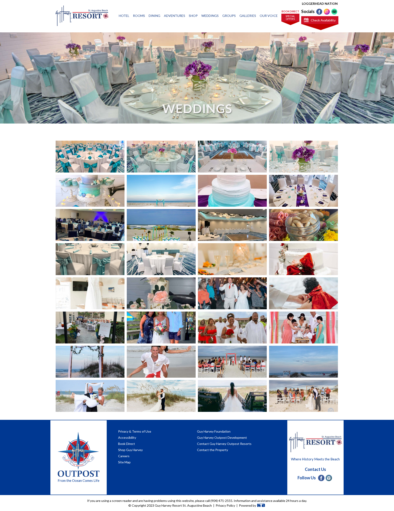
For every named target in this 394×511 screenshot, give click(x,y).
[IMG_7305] (303, 371)
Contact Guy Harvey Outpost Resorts (224, 444)
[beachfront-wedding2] (303, 403)
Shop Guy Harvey (130, 450)
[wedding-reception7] (232, 299)
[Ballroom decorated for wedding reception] (161, 169)
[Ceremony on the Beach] (161, 232)
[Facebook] (319, 12)
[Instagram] (327, 12)
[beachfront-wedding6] (161, 402)
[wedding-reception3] (232, 266)
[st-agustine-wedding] (90, 163)
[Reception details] (303, 191)
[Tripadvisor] (334, 12)
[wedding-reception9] (90, 337)
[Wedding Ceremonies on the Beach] (161, 197)
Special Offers (290, 17)
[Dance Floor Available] (232, 235)
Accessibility (127, 437)
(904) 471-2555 (221, 501)
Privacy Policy (225, 505)
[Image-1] (303, 335)
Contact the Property (212, 450)
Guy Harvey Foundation (214, 431)
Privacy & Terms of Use (134, 431)
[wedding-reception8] (303, 306)
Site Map (124, 462)
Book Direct (290, 11)
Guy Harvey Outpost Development (222, 437)
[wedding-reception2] (161, 266)
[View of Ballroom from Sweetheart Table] (232, 164)
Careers (124, 456)
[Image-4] (232, 370)
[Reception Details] (303, 164)
